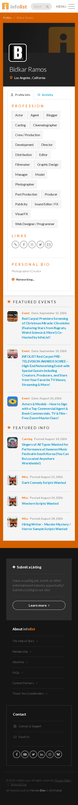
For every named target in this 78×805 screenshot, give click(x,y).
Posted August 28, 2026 (46, 518)
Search (38, 6)
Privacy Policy (63, 780)
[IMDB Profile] (48, 244)
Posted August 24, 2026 (46, 497)
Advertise (18, 662)
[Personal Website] (15, 244)
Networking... (25, 279)
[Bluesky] (58, 754)
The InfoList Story (23, 641)
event (26, 313)
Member (38, 790)
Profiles (7, 17)
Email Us (24, 737)
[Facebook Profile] (23, 244)
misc (25, 477)
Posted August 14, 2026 (50, 439)
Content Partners (23, 683)
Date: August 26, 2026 (46, 398)
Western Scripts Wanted (40, 503)
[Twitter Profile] (40, 244)
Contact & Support (29, 726)
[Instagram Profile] (32, 244)
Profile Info (22, 95)
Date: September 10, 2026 (49, 351)
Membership (20, 651)
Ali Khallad (55, 790)
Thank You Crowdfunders (28, 693)
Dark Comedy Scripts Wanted (44, 482)
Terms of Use (18, 784)
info (18, 7)
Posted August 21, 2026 (46, 477)
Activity (47, 95)
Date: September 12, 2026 (49, 313)
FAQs (16, 672)
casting (27, 439)
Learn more (38, 605)
